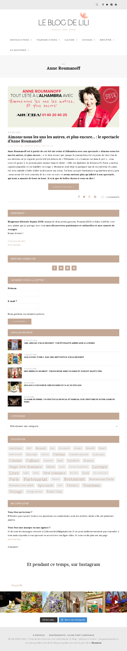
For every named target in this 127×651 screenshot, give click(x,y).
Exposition (73, 460)
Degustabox (48, 461)
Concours (98, 454)
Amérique (15, 448)
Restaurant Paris (101, 479)
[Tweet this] (84, 197)
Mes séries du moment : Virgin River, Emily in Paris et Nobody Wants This (63, 371)
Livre (14, 473)
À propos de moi (16, 241)
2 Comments (112, 197)
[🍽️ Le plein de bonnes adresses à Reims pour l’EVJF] (31, 602)
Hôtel (51, 467)
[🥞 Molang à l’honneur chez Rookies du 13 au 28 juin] (10, 602)
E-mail (12, 301)
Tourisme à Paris (47, 40)
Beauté (41, 448)
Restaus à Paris (19, 40)
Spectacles (47, 146)
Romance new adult (21, 485)
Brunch (90, 448)
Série (60, 485)
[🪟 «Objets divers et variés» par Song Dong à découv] (95, 602)
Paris (14, 479)
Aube (29, 448)
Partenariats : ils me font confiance (71, 635)
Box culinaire (64, 448)
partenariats (14, 539)
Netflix (36, 473)
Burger (102, 448)
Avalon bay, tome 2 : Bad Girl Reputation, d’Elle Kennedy (54, 357)
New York (74, 473)
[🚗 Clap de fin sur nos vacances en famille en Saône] (53, 602)
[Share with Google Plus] (89, 197)
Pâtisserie (56, 479)
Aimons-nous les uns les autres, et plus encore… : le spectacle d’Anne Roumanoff (63, 139)
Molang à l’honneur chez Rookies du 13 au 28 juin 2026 (52, 385)
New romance (54, 473)
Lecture (99, 466)
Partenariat (35, 479)
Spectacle (45, 485)
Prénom (12, 288)
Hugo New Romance (25, 467)
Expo (60, 460)
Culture (69, 40)
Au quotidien (18, 50)
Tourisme (91, 485)
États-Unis (54, 491)
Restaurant (74, 479)
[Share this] (78, 197)
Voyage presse (34, 491)
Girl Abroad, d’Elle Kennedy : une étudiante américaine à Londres (59, 343)
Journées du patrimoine (78, 467)
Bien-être (106, 40)
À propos (39, 635)
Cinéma (59, 454)
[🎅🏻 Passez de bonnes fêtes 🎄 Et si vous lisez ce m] (116, 602)
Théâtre (72, 485)
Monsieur (96, 642)
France (89, 460)
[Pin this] (95, 197)
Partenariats (14, 244)
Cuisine (15, 460)
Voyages (87, 40)
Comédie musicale (78, 454)
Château (45, 454)
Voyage (15, 491)
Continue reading (62, 187)
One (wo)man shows (30, 146)
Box (52, 448)
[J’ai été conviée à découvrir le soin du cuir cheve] (74, 602)
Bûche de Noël (15, 454)
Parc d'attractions (100, 473)
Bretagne (78, 448)
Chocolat (31, 454)
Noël (85, 473)
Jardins (62, 467)
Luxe (26, 472)
